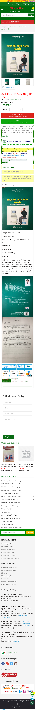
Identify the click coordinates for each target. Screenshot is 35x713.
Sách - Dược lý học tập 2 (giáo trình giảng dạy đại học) (8, 466)
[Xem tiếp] (5, 136)
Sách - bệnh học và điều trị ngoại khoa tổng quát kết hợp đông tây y (25, 466)
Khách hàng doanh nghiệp (9, 567)
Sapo (21, 707)
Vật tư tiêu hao (5, 512)
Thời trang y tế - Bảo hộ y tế (9, 499)
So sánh (2, 710)
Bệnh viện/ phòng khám (8, 570)
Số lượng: (4, 109)
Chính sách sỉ (5, 579)
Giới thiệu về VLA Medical (8, 584)
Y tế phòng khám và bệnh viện (10, 493)
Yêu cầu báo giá (6, 576)
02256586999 (23, 615)
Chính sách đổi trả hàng (8, 555)
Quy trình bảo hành (7, 546)
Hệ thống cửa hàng (29, 4)
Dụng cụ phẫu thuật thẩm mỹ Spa (11, 496)
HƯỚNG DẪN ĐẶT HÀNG (9, 515)
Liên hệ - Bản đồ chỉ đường (9, 581)
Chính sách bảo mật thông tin (10, 558)
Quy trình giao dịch (6, 544)
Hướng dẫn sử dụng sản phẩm (10, 518)
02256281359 (25, 621)
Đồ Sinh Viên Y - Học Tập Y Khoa (11, 490)
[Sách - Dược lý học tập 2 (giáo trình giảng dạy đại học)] (9, 454)
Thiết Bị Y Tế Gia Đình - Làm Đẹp (11, 484)
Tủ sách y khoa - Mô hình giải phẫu (11, 487)
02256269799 (17, 641)
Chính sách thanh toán (8, 549)
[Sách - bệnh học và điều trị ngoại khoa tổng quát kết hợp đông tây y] (26, 454)
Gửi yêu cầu (8, 437)
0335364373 (27, 626)
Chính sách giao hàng (7, 552)
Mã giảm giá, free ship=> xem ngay (11, 481)
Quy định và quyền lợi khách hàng (11, 527)
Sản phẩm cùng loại (10, 442)
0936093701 (12, 652)
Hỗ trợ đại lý (4, 573)
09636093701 (6, 617)
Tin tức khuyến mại (7, 524)
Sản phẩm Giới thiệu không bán (10, 502)
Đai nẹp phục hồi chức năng (9, 505)
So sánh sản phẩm (7, 521)
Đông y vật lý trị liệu (7, 509)
